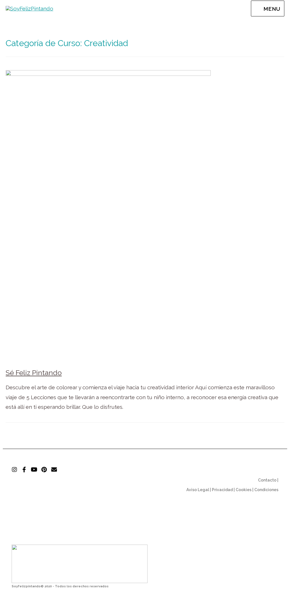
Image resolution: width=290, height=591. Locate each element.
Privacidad (222, 489)
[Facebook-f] (24, 469)
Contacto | (268, 480)
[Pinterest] (44, 469)
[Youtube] (34, 469)
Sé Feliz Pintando (34, 372)
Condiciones (266, 489)
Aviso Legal (197, 489)
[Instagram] (14, 469)
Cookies (243, 489)
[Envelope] (54, 469)
